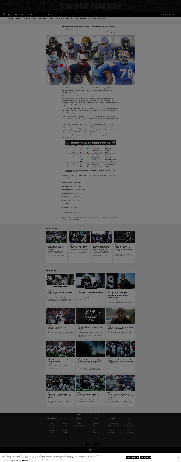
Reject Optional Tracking (132, 457)
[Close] (178, 457)
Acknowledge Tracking (146, 457)
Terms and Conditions (57, 455)
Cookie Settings (24, 460)
